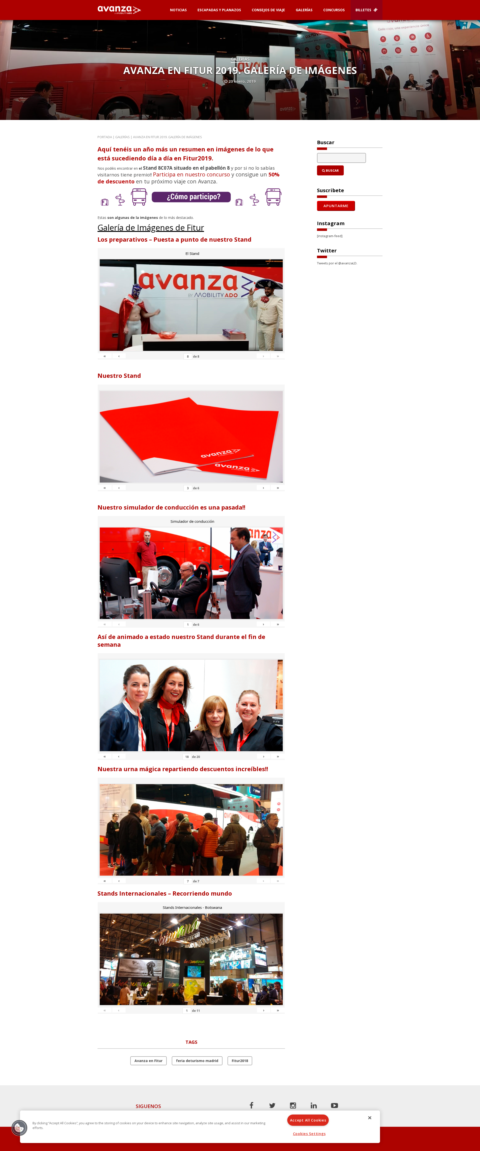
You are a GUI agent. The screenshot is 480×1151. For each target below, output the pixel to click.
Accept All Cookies (308, 1120)
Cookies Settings (309, 1133)
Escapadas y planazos (219, 9)
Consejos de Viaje (268, 9)
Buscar (332, 170)
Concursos (334, 9)
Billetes (364, 9)
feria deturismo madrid (197, 1060)
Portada (105, 137)
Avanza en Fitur (148, 1060)
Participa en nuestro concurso (191, 174)
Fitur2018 (240, 1060)
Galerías (304, 9)
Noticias (178, 9)
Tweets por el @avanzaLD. (337, 263)
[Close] (369, 1118)
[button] (19, 1128)
